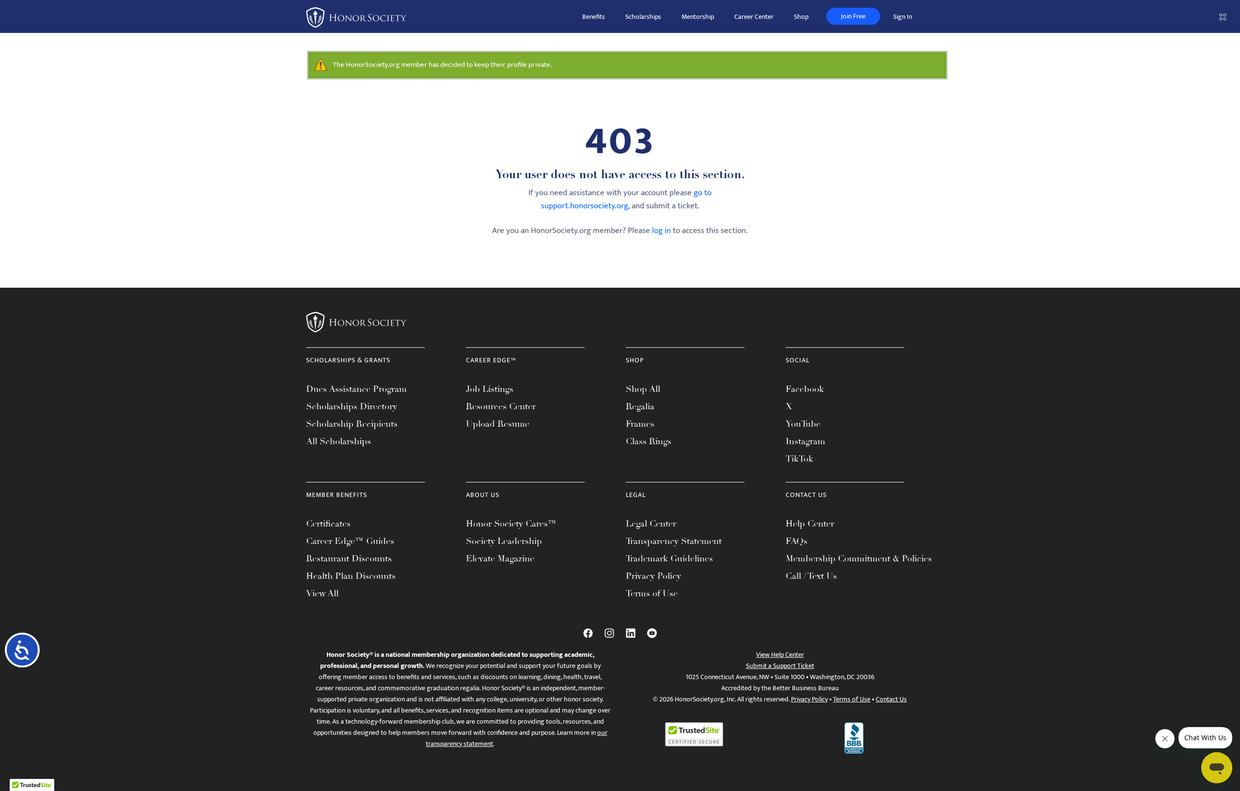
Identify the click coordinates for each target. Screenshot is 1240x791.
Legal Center (651, 523)
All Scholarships (338, 441)
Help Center (810, 523)
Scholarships (643, 16)
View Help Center (780, 654)
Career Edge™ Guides (350, 541)
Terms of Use (652, 593)
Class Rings (648, 441)
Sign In (902, 16)
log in (661, 230)
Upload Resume (497, 424)
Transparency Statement (674, 541)
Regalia (640, 406)
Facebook (805, 389)
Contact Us (891, 699)
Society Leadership (504, 541)
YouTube (803, 424)
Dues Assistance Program (356, 389)
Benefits (593, 16)
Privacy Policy (653, 576)
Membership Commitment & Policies (859, 558)
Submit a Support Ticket (780, 665)
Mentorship (698, 16)
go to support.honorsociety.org (626, 199)
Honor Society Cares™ (511, 523)
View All (322, 593)
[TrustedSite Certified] (694, 734)
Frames (640, 424)
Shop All (643, 389)
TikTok (799, 458)
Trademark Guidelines (669, 558)
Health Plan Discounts (351, 576)
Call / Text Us (811, 576)
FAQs (796, 541)
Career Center (754, 16)
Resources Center (501, 406)
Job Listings (489, 389)
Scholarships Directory (351, 406)
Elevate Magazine (500, 558)
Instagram (805, 441)
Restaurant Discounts (349, 558)
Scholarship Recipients (352, 424)
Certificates (328, 523)
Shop (801, 16)
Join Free (853, 16)
